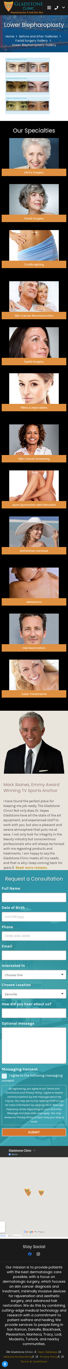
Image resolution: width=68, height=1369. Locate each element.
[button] (49, 8)
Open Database (48, 1352)
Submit (34, 1132)
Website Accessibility (18, 1356)
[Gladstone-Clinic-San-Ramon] (23, 7)
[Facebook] (30, 1254)
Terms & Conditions (34, 1361)
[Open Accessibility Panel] (5, 1364)
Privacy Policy (33, 1092)
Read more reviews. (31, 868)
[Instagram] (38, 1254)
